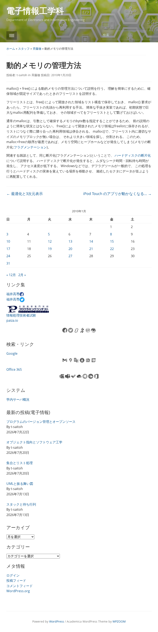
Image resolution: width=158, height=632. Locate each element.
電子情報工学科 (35, 11)
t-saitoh (22, 75)
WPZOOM (119, 621)
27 (70, 256)
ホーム (10, 48)
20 (70, 249)
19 (50, 249)
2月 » (22, 275)
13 (70, 241)
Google (11, 353)
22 (112, 249)
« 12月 (11, 275)
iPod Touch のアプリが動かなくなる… (117, 193)
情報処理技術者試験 (21, 315)
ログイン (13, 575)
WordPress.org (18, 591)
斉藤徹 (37, 48)
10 (8, 241)
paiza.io (12, 320)
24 (8, 256)
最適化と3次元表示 (24, 193)
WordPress (56, 621)
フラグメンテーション (30, 147)
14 (91, 241)
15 (112, 241)
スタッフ (24, 48)
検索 (146, 35)
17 (8, 249)
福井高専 (13, 294)
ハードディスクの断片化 (133, 155)
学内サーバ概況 (17, 399)
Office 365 (14, 369)
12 (50, 241)
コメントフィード (19, 586)
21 (91, 249)
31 (8, 263)
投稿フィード (16, 580)
